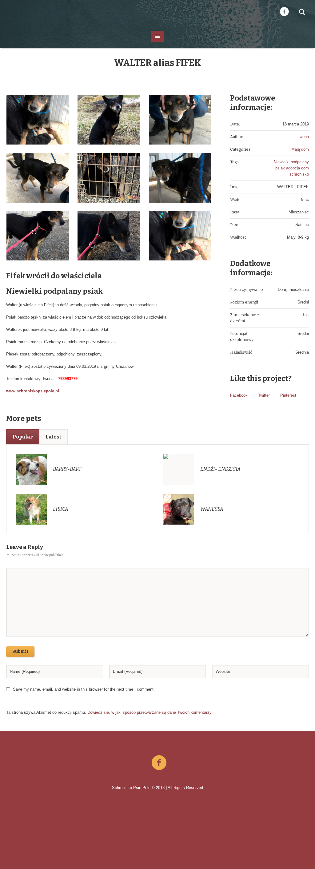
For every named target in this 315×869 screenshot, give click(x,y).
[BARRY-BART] (31, 468)
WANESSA (211, 509)
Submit (20, 651)
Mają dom (300, 149)
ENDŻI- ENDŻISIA (220, 469)
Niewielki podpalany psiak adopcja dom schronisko (291, 168)
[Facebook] (284, 11)
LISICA (60, 509)
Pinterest (288, 395)
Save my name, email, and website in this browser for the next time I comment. (84, 689)
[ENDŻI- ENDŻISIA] (178, 468)
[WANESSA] (178, 508)
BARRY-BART (67, 469)
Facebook (239, 395)
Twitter (264, 395)
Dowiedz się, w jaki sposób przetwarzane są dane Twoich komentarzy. (150, 712)
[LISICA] (31, 508)
